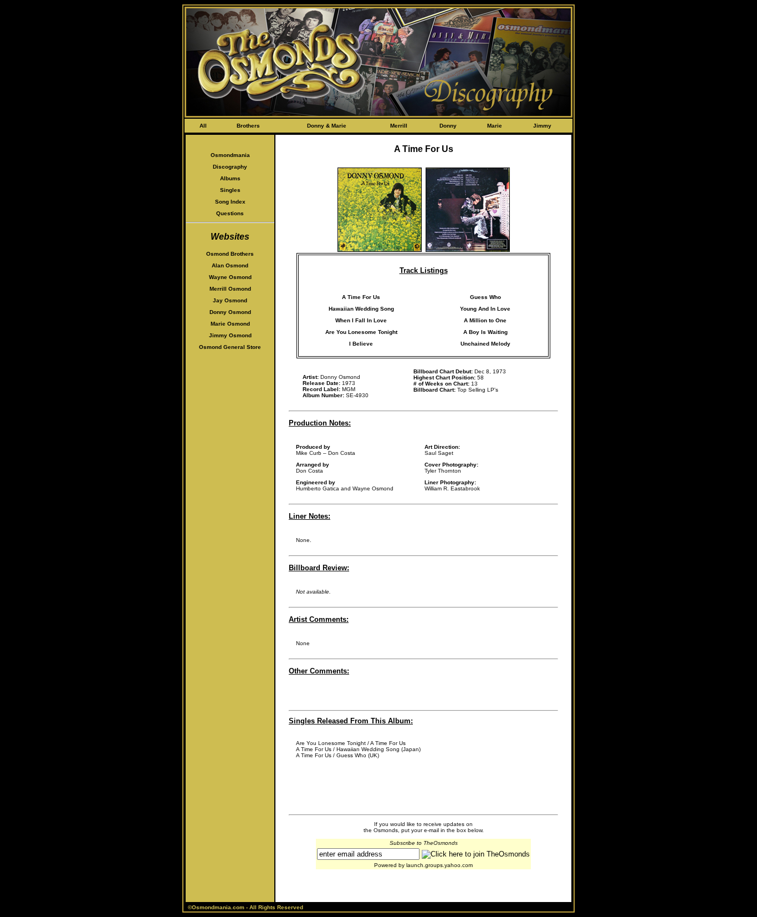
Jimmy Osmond (230, 335)
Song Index (230, 202)
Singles (230, 190)
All (203, 126)
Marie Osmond (230, 324)
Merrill (398, 126)
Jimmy (542, 126)
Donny (448, 126)
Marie (494, 126)
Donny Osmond (230, 312)
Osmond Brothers (230, 254)
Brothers (248, 126)
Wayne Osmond (230, 277)
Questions (230, 213)
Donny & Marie (326, 126)
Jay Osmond (230, 300)
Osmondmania (230, 155)
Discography (230, 167)
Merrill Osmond (230, 289)
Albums (230, 178)
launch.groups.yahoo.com (439, 865)
